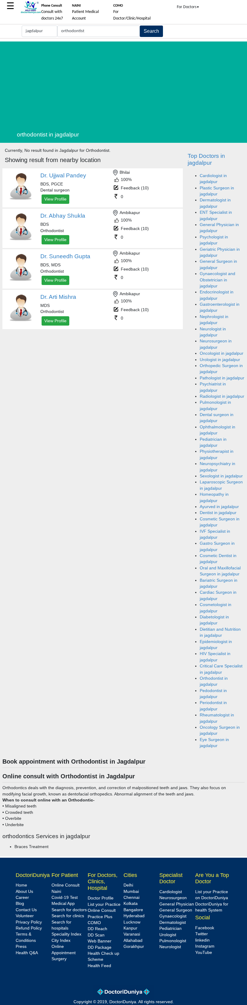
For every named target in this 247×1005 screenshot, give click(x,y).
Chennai (131, 897)
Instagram (204, 946)
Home (21, 885)
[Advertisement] (130, 83)
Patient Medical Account (85, 12)
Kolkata (131, 903)
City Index (61, 940)
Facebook (204, 928)
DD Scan (96, 935)
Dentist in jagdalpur (218, 512)
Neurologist (170, 947)
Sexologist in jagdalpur (221, 476)
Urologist (167, 935)
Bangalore (133, 910)
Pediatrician (170, 928)
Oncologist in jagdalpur (221, 353)
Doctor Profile (101, 898)
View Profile (55, 199)
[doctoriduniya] (30, 12)
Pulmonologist (172, 941)
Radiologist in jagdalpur (222, 396)
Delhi (128, 885)
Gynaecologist (172, 916)
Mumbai (131, 891)
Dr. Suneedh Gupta (65, 256)
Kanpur (130, 928)
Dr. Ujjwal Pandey (63, 175)
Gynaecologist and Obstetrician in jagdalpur (217, 279)
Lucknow (132, 922)
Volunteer (25, 916)
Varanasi (132, 934)
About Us (24, 891)
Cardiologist (170, 892)
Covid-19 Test (65, 897)
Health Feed (99, 966)
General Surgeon (175, 910)
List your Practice (104, 904)
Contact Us (26, 910)
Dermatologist (172, 922)
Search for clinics (68, 916)
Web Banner (99, 941)
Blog (20, 903)
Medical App (63, 903)
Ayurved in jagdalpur (219, 506)
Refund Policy (29, 928)
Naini (56, 891)
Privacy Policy (29, 922)
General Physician (176, 904)
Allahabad (133, 940)
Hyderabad (134, 916)
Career (22, 897)
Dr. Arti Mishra (58, 297)
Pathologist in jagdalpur (222, 378)
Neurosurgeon (173, 898)
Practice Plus (100, 917)
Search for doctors (69, 910)
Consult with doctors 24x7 (52, 12)
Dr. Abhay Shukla (62, 216)
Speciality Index (66, 934)
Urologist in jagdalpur (220, 359)
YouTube (203, 952)
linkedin (202, 940)
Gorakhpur (134, 946)
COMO (94, 923)
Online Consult (66, 885)
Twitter (201, 934)
